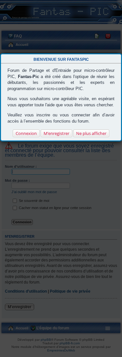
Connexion (26, 133)
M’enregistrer (56, 133)
